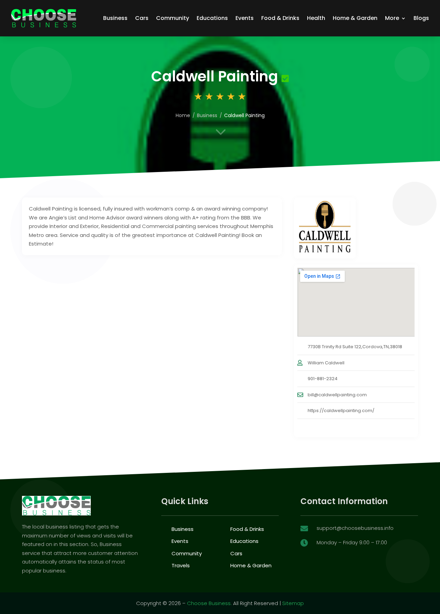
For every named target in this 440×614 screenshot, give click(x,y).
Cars (141, 18)
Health (316, 18)
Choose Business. (209, 603)
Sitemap (293, 603)
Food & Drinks (280, 18)
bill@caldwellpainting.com (337, 394)
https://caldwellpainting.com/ (341, 410)
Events (244, 18)
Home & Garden (355, 18)
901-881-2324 (323, 378)
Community (172, 18)
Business (115, 18)
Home (183, 115)
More (392, 18)
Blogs (421, 18)
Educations (212, 18)
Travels (181, 565)
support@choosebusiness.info (355, 528)
